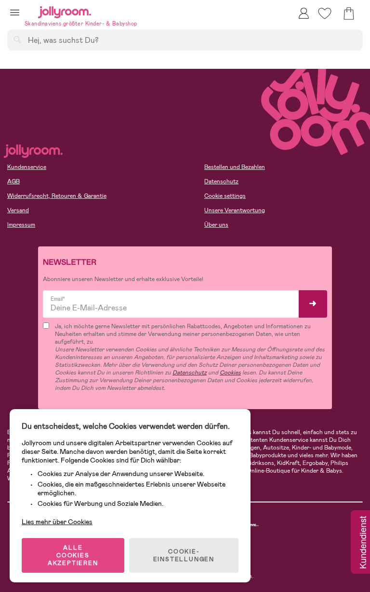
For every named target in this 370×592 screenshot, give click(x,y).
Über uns (216, 225)
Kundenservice (26, 167)
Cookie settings (225, 196)
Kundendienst (362, 542)
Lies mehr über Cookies (57, 521)
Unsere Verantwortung (234, 210)
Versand (18, 210)
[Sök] (17, 39)
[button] (15, 12)
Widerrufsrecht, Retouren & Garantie (56, 196)
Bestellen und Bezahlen (234, 167)
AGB (13, 181)
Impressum (21, 225)
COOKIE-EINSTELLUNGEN (183, 555)
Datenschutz (221, 181)
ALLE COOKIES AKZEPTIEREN (73, 555)
